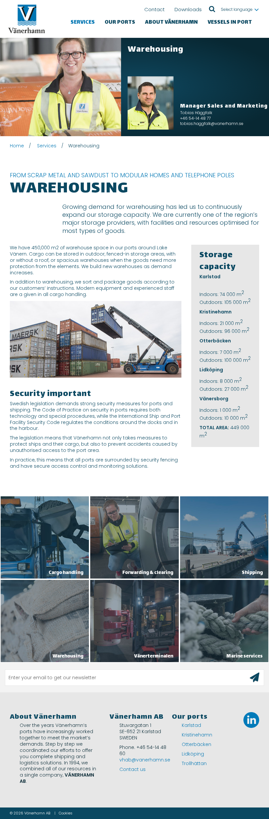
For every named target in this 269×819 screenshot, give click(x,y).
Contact (154, 9)
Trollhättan (194, 763)
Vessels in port (230, 22)
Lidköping (193, 754)
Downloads (188, 9)
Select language (237, 9)
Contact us (132, 769)
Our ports (120, 22)
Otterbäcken (196, 744)
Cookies (65, 813)
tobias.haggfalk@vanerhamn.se (211, 123)
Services (83, 22)
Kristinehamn (197, 735)
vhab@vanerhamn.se (144, 760)
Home (17, 145)
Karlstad (191, 725)
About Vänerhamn (171, 22)
